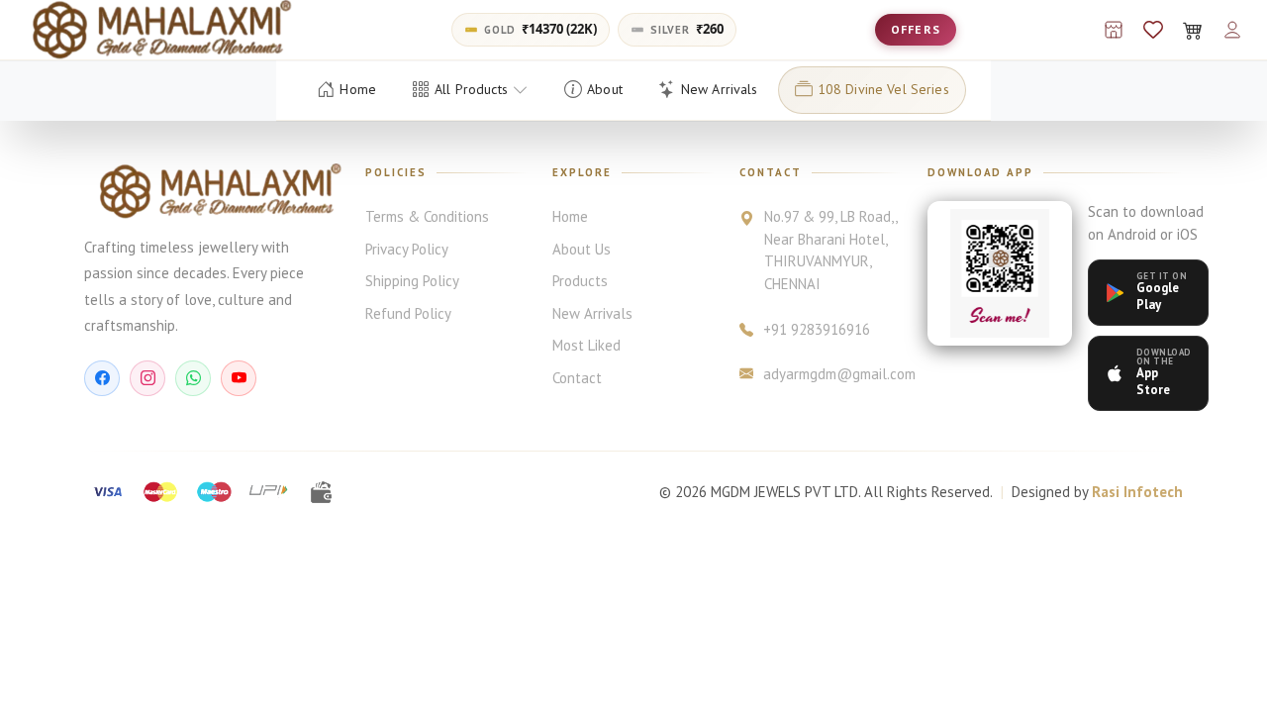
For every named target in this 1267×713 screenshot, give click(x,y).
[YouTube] (238, 378)
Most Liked (586, 345)
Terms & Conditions (427, 216)
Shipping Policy (412, 280)
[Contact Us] (1113, 30)
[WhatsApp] (193, 378)
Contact (577, 377)
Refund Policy (408, 313)
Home (570, 216)
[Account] (1232, 30)
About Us (581, 249)
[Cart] (1193, 30)
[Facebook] (102, 378)
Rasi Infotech (1137, 491)
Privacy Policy (406, 249)
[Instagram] (147, 378)
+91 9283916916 (816, 329)
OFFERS (915, 29)
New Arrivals (592, 313)
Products (580, 280)
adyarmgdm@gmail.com (832, 373)
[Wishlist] (1153, 30)
